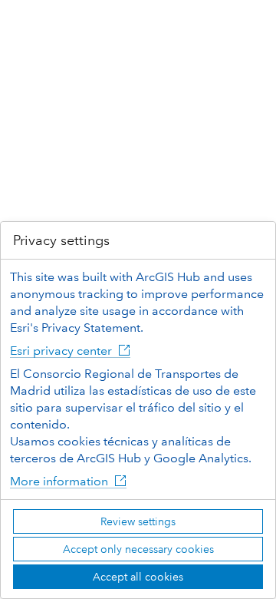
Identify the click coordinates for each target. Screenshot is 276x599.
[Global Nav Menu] (21, 21)
